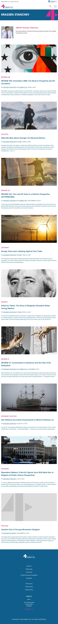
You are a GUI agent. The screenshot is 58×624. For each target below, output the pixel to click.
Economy (5, 247)
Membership (29, 569)
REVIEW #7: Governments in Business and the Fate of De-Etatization (26, 364)
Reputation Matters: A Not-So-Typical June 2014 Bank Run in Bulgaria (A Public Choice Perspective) (27, 473)
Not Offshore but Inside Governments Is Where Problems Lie (27, 420)
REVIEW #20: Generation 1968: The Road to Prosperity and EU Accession (28, 82)
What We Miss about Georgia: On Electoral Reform (23, 138)
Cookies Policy (29, 589)
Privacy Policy (29, 586)
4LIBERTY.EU (27, 619)
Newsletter (29, 578)
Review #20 (5, 77)
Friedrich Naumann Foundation (29, 575)
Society (4, 302)
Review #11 (5, 190)
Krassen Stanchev (9, 87)
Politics (4, 134)
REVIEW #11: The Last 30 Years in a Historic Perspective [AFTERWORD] (25, 195)
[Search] (50, 6)
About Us (29, 566)
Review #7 (5, 359)
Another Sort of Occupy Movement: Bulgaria (20, 529)
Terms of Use (29, 583)
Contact (29, 596)
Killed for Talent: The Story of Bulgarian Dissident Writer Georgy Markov (25, 307)
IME (20, 141)
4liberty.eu (23, 87)
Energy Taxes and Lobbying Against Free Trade (21, 251)
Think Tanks (29, 572)
